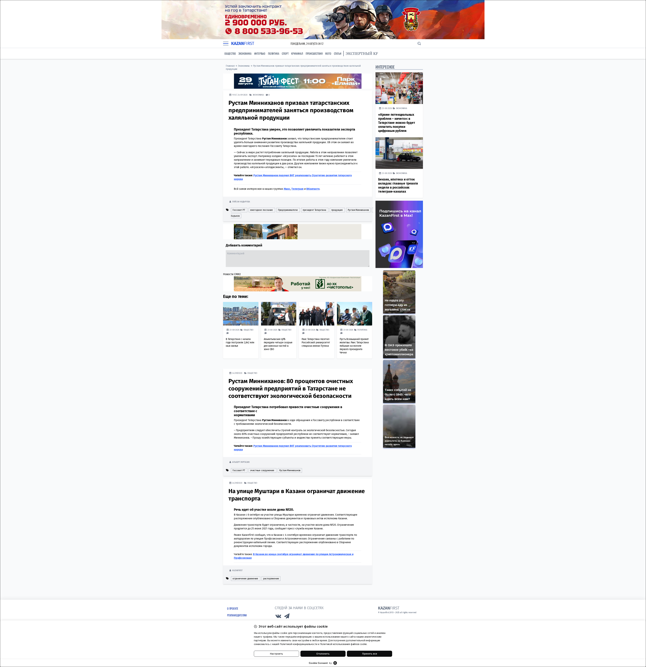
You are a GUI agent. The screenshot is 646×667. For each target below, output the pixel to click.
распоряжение (271, 578)
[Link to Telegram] (287, 617)
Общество (230, 53)
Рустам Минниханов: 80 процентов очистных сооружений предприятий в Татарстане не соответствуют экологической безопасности (290, 388)
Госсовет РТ (238, 210)
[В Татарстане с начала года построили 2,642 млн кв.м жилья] (240, 314)
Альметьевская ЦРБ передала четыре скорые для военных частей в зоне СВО (278, 344)
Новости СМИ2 (232, 274)
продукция (337, 210)
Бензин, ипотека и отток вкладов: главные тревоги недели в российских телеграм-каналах (398, 185)
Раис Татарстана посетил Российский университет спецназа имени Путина (316, 342)
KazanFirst (237, 570)
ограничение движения (245, 578)
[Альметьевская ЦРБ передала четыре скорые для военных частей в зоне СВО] (278, 314)
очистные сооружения (262, 470)
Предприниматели (288, 210)
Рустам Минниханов (358, 210)
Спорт (285, 53)
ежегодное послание (261, 210)
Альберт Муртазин (241, 462)
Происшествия (314, 53)
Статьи (337, 53)
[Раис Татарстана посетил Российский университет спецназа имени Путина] (316, 314)
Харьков (235, 215)
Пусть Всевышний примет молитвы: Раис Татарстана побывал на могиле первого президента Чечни (354, 345)
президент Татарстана (314, 210)
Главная (230, 65)
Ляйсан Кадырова (241, 201)
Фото (328, 53)
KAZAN (242, 43)
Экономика (244, 53)
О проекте (232, 608)
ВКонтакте (312, 188)
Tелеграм (297, 188)
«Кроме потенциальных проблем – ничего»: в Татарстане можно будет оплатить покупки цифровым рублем (396, 123)
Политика (273, 53)
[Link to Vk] (278, 617)
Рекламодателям (237, 615)
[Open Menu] (225, 43)
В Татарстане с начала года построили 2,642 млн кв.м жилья (240, 342)
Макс (287, 188)
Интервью (259, 53)
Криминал (297, 53)
